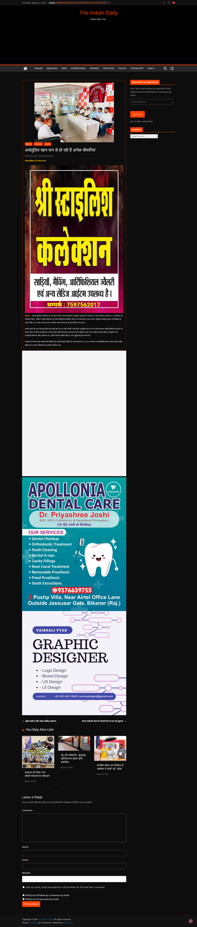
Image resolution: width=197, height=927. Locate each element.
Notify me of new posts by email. (42, 899)
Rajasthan (52, 68)
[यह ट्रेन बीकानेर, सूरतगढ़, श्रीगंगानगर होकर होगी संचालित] (74, 737)
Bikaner (38, 68)
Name (26, 846)
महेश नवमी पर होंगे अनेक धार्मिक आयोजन (40, 721)
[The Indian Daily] (25, 68)
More (150, 68)
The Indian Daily (98, 13)
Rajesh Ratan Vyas (47, 156)
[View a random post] (171, 68)
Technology (137, 68)
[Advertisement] (98, 44)
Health (47, 144)
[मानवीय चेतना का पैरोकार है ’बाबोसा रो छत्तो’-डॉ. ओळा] (110, 737)
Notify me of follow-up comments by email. (47, 895)
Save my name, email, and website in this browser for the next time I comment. (65, 887)
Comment (28, 810)
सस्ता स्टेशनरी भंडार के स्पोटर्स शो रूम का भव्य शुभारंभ (102, 721)
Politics (122, 68)
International (78, 68)
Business (94, 68)
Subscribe (137, 114)
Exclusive (38, 144)
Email (25, 859)
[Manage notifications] (191, 921)
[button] (154, 68)
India (64, 68)
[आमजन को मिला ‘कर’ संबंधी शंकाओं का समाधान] (38, 737)
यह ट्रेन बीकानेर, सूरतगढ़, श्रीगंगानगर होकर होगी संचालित (73, 759)
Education (108, 68)
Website (26, 872)
